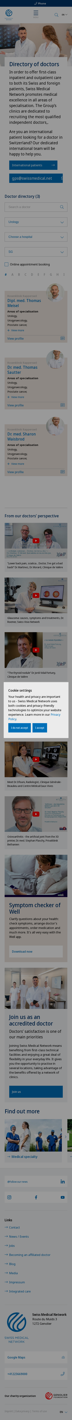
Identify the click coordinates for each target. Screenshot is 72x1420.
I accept (39, 727)
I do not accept (19, 727)
